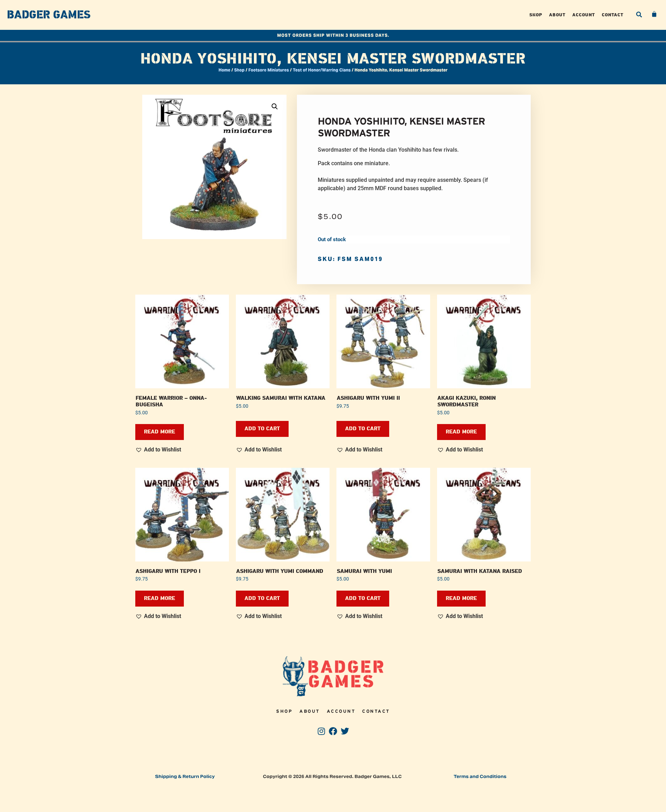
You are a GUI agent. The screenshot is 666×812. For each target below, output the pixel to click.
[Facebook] (333, 731)
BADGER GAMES (49, 15)
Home (224, 70)
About (557, 15)
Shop (535, 15)
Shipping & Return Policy (185, 776)
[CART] (654, 14)
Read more (159, 431)
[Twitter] (345, 731)
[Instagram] (321, 731)
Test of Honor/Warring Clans (322, 70)
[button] (639, 14)
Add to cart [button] (262, 428)
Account (583, 15)
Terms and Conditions (480, 776)
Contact (612, 15)
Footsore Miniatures (268, 70)
